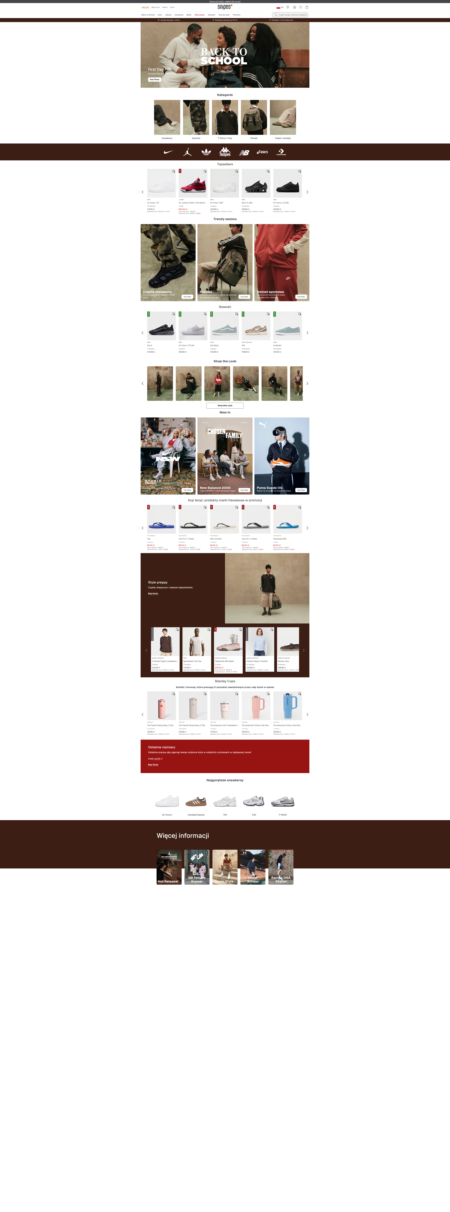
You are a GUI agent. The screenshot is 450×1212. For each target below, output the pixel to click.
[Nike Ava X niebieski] (161, 326)
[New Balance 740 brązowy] (256, 326)
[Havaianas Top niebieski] (161, 519)
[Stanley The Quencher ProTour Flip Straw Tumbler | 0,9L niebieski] (287, 705)
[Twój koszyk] (306, 7)
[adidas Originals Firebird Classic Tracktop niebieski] (260, 641)
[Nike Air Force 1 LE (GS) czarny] (287, 183)
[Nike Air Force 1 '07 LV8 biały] (193, 326)
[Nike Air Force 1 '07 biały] (161, 183)
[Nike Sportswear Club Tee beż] (196, 641)
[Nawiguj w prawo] (307, 192)
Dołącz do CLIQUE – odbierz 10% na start (225, 1)
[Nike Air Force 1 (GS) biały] (224, 183)
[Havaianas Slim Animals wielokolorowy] (224, 519)
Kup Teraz (153, 764)
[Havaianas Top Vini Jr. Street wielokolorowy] (256, 519)
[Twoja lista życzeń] (300, 7)
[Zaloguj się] (294, 7)
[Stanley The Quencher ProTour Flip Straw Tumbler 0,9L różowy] (256, 705)
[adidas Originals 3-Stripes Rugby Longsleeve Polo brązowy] (165, 641)
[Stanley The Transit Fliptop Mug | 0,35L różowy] (161, 705)
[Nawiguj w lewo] (142, 192)
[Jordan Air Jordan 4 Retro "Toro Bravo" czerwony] (193, 183)
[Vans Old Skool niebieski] (224, 326)
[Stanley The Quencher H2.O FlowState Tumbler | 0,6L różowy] (224, 705)
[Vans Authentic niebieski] (287, 326)
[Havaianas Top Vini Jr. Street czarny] (193, 519)
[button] (158, 758)
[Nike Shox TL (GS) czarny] (256, 183)
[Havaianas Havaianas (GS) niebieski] (287, 519)
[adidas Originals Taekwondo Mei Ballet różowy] (228, 641)
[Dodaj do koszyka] (173, 171)
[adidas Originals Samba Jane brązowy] (291, 641)
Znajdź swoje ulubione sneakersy (293, 15)
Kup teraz (153, 593)
